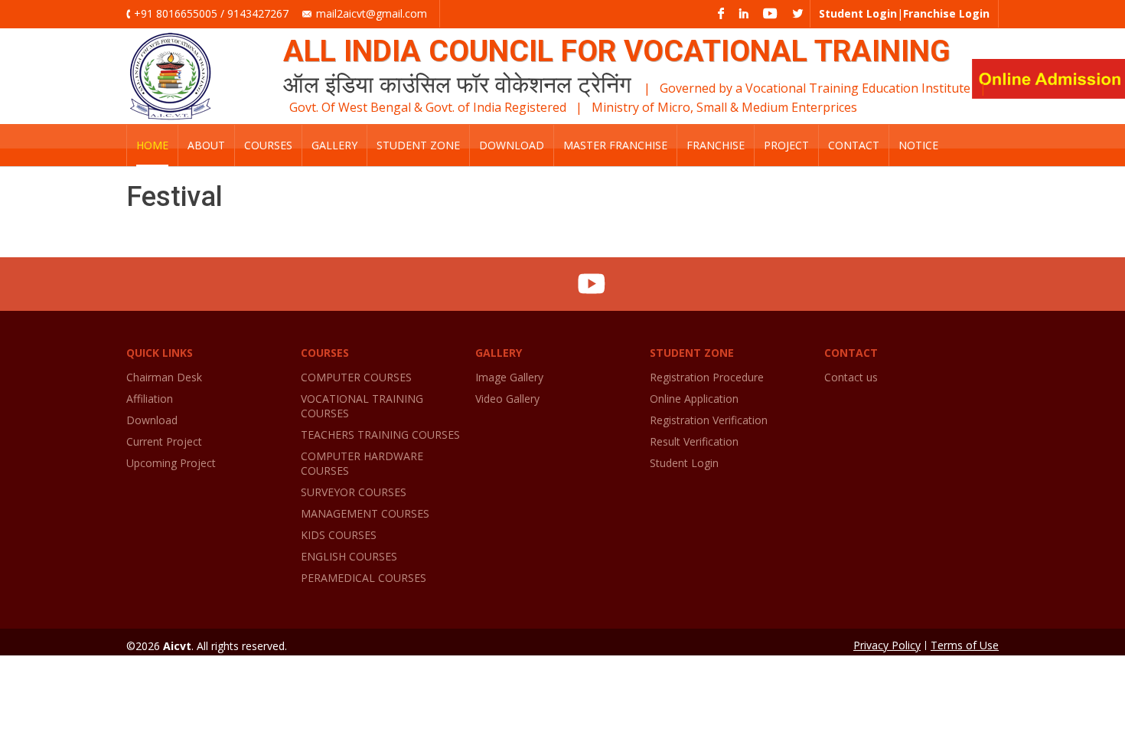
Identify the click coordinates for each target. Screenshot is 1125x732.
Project (786, 145)
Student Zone (418, 145)
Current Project (164, 441)
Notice (918, 145)
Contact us (851, 377)
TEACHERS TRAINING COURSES (380, 434)
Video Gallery (507, 398)
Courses (268, 145)
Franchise (715, 145)
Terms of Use (965, 645)
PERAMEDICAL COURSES (363, 577)
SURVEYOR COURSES (353, 492)
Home (152, 145)
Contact (853, 145)
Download (511, 145)
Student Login (684, 463)
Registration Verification (709, 420)
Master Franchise (615, 145)
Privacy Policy (887, 645)
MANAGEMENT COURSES (365, 513)
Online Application (694, 398)
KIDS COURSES (339, 535)
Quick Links (159, 352)
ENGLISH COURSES (349, 556)
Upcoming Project (171, 463)
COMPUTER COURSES (356, 377)
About (206, 145)
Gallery (334, 145)
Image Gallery (509, 377)
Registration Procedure (707, 377)
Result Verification (694, 441)
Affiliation (149, 398)
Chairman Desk (164, 377)
